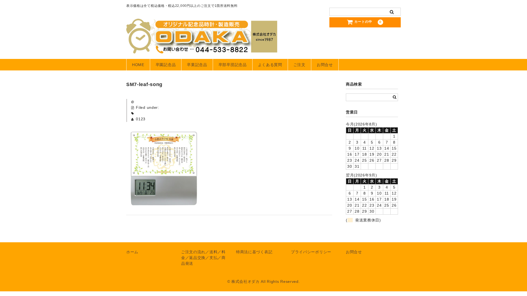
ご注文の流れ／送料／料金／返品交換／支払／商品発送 (203, 258)
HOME (138, 64)
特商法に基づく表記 (254, 252)
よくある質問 (270, 64)
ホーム (132, 252)
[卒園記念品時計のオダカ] (201, 48)
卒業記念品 (197, 64)
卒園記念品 (166, 64)
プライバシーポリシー (311, 252)
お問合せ (325, 64)
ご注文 (299, 64)
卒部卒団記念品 (232, 64)
